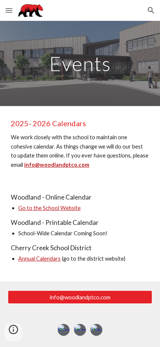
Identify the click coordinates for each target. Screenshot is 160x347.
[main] (80, 63)
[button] (9, 10)
